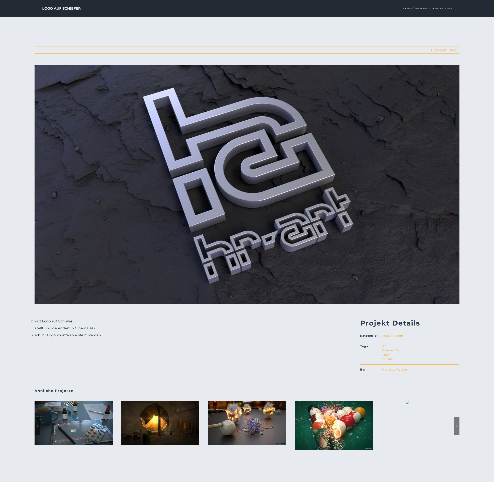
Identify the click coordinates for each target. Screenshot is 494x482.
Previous (440, 50)
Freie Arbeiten (392, 335)
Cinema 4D (390, 350)
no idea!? (74, 419)
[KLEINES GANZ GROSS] (420, 403)
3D (384, 346)
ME (160, 419)
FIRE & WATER (247, 419)
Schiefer (388, 359)
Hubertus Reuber (394, 369)
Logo (385, 355)
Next (453, 50)
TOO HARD (333, 421)
